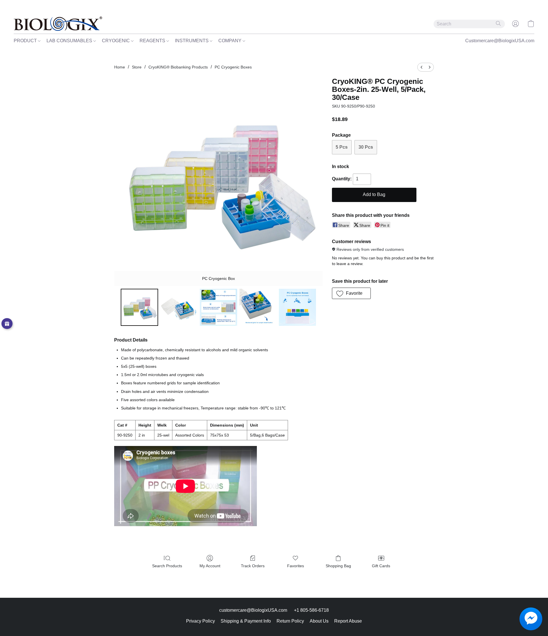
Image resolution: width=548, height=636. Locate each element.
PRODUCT (26, 40)
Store (137, 67)
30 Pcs (365, 147)
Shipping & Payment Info (246, 621)
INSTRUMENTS (192, 40)
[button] (58, 24)
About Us (319, 621)
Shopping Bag (338, 566)
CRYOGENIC (116, 40)
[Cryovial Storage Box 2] (218, 307)
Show (7, 323)
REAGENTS (153, 40)
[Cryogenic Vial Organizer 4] (297, 307)
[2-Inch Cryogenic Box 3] (258, 307)
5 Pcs (342, 147)
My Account (210, 566)
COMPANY (230, 40)
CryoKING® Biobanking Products (178, 67)
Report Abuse (348, 621)
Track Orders (253, 566)
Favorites (295, 566)
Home (119, 67)
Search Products (167, 566)
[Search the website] (498, 23)
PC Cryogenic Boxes (233, 67)
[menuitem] (422, 67)
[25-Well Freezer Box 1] (179, 307)
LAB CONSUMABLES (70, 40)
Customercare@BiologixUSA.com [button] (499, 40)
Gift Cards (381, 566)
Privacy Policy (200, 621)
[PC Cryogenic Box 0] (139, 307)
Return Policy (290, 621)
